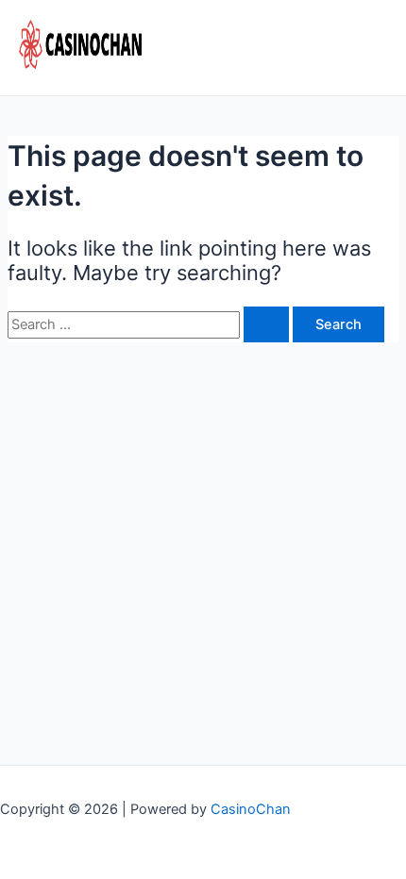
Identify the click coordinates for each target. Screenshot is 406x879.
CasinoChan (251, 809)
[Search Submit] (266, 325)
